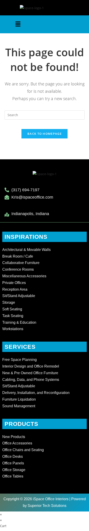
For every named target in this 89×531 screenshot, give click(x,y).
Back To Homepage (44, 134)
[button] (17, 24)
